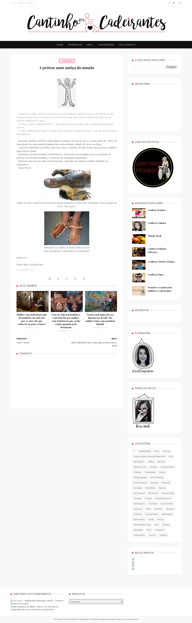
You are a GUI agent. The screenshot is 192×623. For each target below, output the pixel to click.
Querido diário (151, 514)
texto (148, 530)
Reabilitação (167, 514)
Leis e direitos (167, 503)
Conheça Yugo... (156, 274)
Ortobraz (170, 509)
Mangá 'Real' (155, 235)
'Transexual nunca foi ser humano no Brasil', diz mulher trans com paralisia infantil (100, 319)
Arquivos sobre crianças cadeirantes (149, 456)
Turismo (152, 535)
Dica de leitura (140, 482)
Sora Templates (69, 619)
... (134, 451)
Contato (30, 3)
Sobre (21, 3)
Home (13, 3)
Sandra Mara (139, 519)
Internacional (139, 503)
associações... (139, 462)
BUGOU (161, 462)
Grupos (148, 498)
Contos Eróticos (167, 467)
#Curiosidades (25, 270)
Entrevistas (75, 44)
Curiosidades (106, 44)
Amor (156, 451)
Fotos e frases (168, 493)
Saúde (151, 519)
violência (163, 535)
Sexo (90, 44)
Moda (148, 509)
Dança (162, 472)
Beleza (151, 462)
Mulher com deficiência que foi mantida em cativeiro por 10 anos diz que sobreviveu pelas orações (31, 319)
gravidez (137, 498)
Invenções (153, 503)
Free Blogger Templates (88, 619)
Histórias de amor (163, 498)
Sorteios (165, 524)
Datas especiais (140, 477)
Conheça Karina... (157, 210)
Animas (166, 451)
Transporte (159, 530)
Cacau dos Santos (130, 619)
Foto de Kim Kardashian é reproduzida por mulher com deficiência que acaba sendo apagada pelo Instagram (66, 321)
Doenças (154, 482)
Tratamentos (139, 535)
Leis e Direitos (127, 44)
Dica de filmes (156, 477)
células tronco (140, 467)
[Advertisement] (66, 381)
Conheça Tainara (157, 222)
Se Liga (160, 519)
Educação (166, 482)
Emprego (138, 488)
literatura (138, 509)
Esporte (162, 488)
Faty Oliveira (139, 493)
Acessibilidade (144, 451)
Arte (171, 456)
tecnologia (138, 530)
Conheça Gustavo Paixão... (162, 261)
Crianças (137, 472)
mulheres (158, 509)
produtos (137, 514)
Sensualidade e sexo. (142, 524)
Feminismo (153, 493)
